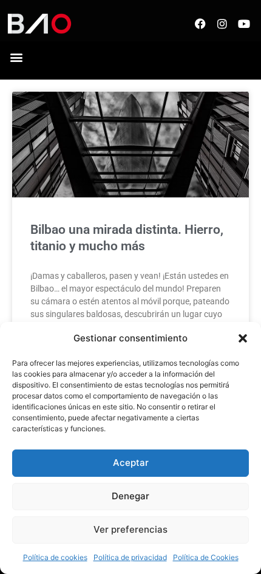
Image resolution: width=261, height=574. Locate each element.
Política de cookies (55, 557)
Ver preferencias (130, 529)
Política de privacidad (130, 557)
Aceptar (131, 462)
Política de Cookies (206, 557)
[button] (243, 338)
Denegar (130, 496)
